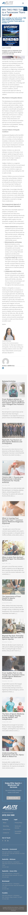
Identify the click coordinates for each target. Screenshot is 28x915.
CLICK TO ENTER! (6, 48)
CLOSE (25, 9)
